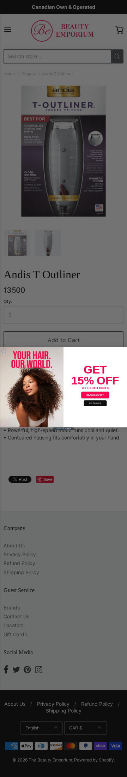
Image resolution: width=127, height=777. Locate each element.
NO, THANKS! (95, 403)
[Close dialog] (3, 350)
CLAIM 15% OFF (95, 395)
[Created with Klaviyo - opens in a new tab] (63, 428)
